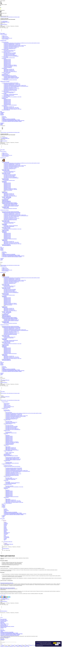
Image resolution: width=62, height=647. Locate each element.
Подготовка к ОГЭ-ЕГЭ (4, 620)
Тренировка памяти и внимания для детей (10, 76)
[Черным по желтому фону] (0, 8)
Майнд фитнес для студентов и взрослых (10, 71)
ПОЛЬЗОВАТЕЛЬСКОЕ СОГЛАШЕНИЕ (8, 254)
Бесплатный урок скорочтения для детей (10, 89)
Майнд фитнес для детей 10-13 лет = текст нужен (11, 108)
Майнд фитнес (4, 68)
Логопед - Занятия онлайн (6, 72)
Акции (1, 124)
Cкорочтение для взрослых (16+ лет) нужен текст (11, 88)
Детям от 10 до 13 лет (5, 37)
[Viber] (6, 597)
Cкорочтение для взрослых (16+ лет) (9, 48)
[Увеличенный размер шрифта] (1, 3)
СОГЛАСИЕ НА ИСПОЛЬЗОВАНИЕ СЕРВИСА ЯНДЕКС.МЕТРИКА (13, 120)
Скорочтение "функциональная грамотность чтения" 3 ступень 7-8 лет (15, 45)
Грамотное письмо (5, 56)
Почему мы (4, 116)
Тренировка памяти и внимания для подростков (11, 77)
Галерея (1, 123)
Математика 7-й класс (7, 62)
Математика (4, 58)
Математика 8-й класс (7, 63)
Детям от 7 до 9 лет (5, 36)
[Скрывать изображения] (0, 12)
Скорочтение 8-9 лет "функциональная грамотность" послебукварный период (16, 86)
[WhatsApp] (7, 597)
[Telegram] (9, 597)
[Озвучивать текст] (0, 14)
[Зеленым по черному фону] (0, 9)
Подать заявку (2, 33)
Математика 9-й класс (7, 64)
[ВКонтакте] (2, 127)
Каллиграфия (4, 93)
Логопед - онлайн (6, 73)
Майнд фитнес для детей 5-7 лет (9, 106)
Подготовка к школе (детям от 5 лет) (9, 50)
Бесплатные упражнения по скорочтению (10, 79)
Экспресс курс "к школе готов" (9, 92)
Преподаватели (4, 117)
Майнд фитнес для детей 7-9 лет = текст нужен (11, 107)
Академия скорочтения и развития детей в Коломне (10, 82)
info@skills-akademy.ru (3, 24)
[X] (4, 597)
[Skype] (8, 597)
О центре (2, 114)
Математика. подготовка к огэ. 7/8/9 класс (10, 65)
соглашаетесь (38, 643)
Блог (1, 111)
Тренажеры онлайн (3, 627)
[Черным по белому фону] (0, 5)
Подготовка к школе (5, 49)
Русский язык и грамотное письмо (9, 57)
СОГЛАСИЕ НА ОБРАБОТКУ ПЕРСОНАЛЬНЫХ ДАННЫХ (12, 121)
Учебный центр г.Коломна (4, 81)
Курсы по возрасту (3, 34)
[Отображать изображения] (0, 11)
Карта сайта (2, 638)
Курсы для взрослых (5, 156)
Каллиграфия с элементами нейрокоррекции (11, 94)
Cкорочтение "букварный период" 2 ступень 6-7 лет (12, 43)
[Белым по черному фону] (0, 6)
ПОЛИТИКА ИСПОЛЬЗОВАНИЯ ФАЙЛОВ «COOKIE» (11, 119)
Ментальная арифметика (8, 67)
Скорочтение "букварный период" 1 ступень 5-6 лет (12, 44)
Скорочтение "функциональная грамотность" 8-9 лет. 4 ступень (14, 46)
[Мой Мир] (3, 597)
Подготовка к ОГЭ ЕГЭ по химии (9, 54)
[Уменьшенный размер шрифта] (0, 1)
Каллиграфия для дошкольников (9, 95)
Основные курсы (3, 40)
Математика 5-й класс (7, 100)
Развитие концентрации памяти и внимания (9, 75)
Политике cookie (40, 645)
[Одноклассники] (2, 597)
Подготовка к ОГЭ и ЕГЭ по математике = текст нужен (12, 96)
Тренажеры (2, 112)
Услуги (1, 617)
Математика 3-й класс (7, 59)
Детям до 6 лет (4, 35)
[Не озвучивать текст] (0, 15)
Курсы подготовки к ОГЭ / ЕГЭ (7, 38)
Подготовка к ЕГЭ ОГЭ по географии (10, 52)
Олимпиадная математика (8, 66)
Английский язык (3, 624)
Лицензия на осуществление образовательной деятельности (9, 635)
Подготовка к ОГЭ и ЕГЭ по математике (10, 55)
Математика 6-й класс (7, 61)
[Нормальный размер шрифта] (1, 2)
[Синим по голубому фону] (0, 7)
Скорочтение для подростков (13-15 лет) (10, 47)
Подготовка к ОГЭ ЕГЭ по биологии (10, 53)
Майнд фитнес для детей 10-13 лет (9, 70)
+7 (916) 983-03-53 (4, 21)
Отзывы (1, 113)
